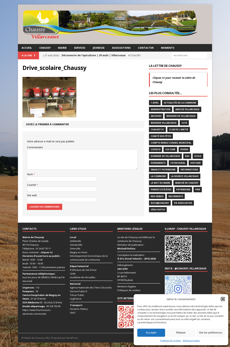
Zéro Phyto (158, 209)
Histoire (195, 162)
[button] (223, 299)
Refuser (181, 332)
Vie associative (183, 202)
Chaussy (45, 47)
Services (79, 47)
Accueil (27, 47)
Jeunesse (99, 47)
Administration (160, 109)
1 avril (155, 102)
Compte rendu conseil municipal (171, 142)
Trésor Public (77, 295)
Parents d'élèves (161, 189)
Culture (170, 149)
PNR (197, 189)
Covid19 (155, 149)
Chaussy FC (157, 129)
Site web (32, 195)
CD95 (72, 273)
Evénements (158, 162)
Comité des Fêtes (161, 136)
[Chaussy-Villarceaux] (115, 24)
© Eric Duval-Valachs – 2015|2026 (136, 258)
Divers (184, 149)
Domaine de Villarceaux (165, 156)
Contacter (146, 47)
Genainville (76, 244)
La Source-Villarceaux (185, 176)
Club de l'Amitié (178, 129)
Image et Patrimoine (163, 169)
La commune (158, 176)
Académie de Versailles (82, 277)
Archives (156, 116)
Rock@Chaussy (160, 202)
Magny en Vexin (78, 252)
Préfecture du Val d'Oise (83, 270)
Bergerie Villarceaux (163, 122)
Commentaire (35, 147)
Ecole (197, 156)
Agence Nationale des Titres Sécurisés (91, 287)
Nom (30, 174)
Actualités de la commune (180, 102)
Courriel (32, 185)
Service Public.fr (78, 291)
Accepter (151, 332)
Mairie (62, 47)
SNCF (72, 312)
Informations (189, 169)
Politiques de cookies (129, 290)
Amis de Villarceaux (187, 109)
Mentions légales (191, 340)
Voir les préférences (210, 332)
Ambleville (75, 241)
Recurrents (176, 196)
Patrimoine (183, 189)
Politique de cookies (170, 340)
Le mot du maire (160, 182)
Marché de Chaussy (186, 182)
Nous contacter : (37, 252)
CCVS (184, 122)
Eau (187, 156)
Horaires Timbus (79, 309)
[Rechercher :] (190, 55)
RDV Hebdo (157, 196)
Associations (121, 47)
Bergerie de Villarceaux (181, 116)
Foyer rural (178, 162)
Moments (167, 47)
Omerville (75, 248)
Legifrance (75, 298)
